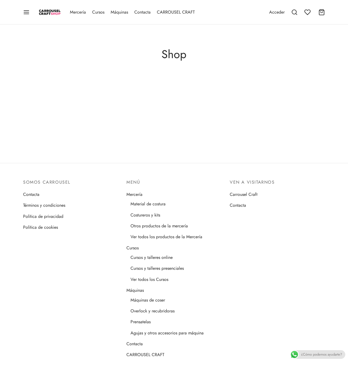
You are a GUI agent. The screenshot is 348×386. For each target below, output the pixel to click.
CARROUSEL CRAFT (176, 12)
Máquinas (119, 12)
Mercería (78, 12)
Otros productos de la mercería (159, 226)
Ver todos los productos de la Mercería (166, 237)
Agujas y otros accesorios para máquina (167, 333)
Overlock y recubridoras (152, 311)
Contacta (142, 12)
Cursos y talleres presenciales (157, 268)
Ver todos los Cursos (149, 279)
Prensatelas (140, 322)
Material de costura (148, 204)
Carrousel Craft (243, 194)
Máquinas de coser (147, 300)
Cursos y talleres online (151, 257)
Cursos (98, 12)
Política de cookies (40, 227)
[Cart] (321, 12)
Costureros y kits (145, 215)
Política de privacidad (43, 216)
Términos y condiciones (44, 205)
